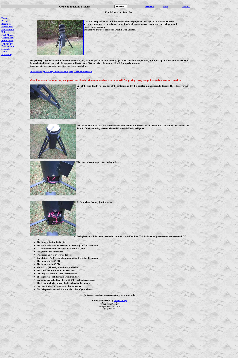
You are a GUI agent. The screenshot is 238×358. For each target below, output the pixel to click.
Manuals (5, 49)
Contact (186, 6)
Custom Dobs (7, 37)
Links (4, 51)
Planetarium (7, 46)
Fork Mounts (7, 35)
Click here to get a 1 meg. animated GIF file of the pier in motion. (61, 71)
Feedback (149, 6)
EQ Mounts (7, 26)
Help (165, 6)
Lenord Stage (120, 300)
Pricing (5, 21)
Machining (6, 54)
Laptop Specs (7, 43)
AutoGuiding (7, 40)
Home (4, 18)
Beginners (6, 23)
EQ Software (7, 29)
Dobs (3, 32)
